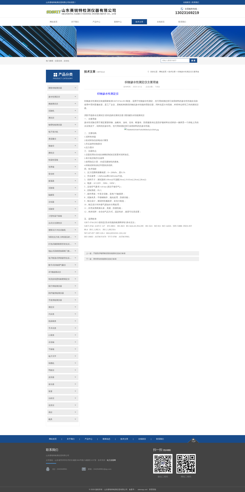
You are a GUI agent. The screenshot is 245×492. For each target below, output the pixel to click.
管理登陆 (152, 489)
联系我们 (195, 2)
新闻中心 (118, 22)
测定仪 (51, 307)
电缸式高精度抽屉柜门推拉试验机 (62, 251)
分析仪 (51, 398)
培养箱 (51, 167)
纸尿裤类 (52, 321)
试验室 (51, 209)
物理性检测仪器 (55, 125)
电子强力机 (53, 132)
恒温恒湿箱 (53, 160)
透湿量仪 (52, 139)
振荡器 (51, 181)
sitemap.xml (142, 489)
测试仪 (51, 118)
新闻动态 (106, 439)
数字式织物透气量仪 (57, 265)
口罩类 (51, 335)
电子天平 (52, 356)
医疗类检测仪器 (55, 286)
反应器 (51, 377)
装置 (50, 391)
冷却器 (51, 202)
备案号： (132, 489)
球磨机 (51, 363)
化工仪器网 (111, 460)
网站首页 (53, 22)
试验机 (51, 111)
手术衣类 (52, 328)
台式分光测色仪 (55, 223)
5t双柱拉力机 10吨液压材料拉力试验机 (63, 237)
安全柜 (51, 174)
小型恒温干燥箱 (55, 216)
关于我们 (75, 22)
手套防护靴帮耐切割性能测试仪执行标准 (109, 253)
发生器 (51, 384)
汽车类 (51, 314)
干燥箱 (51, 349)
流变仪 (51, 405)
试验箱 (51, 188)
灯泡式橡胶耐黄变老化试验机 (60, 244)
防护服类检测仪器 (56, 293)
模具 (50, 419)
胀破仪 (51, 146)
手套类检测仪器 (55, 300)
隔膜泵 (51, 195)
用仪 (50, 412)
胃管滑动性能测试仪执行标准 (105, 259)
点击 (75, 88)
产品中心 (96, 22)
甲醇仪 (51, 370)
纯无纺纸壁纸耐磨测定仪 (59, 279)
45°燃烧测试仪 (54, 272)
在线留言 (186, 2)
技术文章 (139, 22)
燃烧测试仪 (53, 104)
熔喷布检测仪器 (55, 88)
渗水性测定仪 (54, 97)
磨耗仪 (51, 153)
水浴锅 (51, 342)
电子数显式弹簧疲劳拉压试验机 (61, 258)
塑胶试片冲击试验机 (57, 230)
